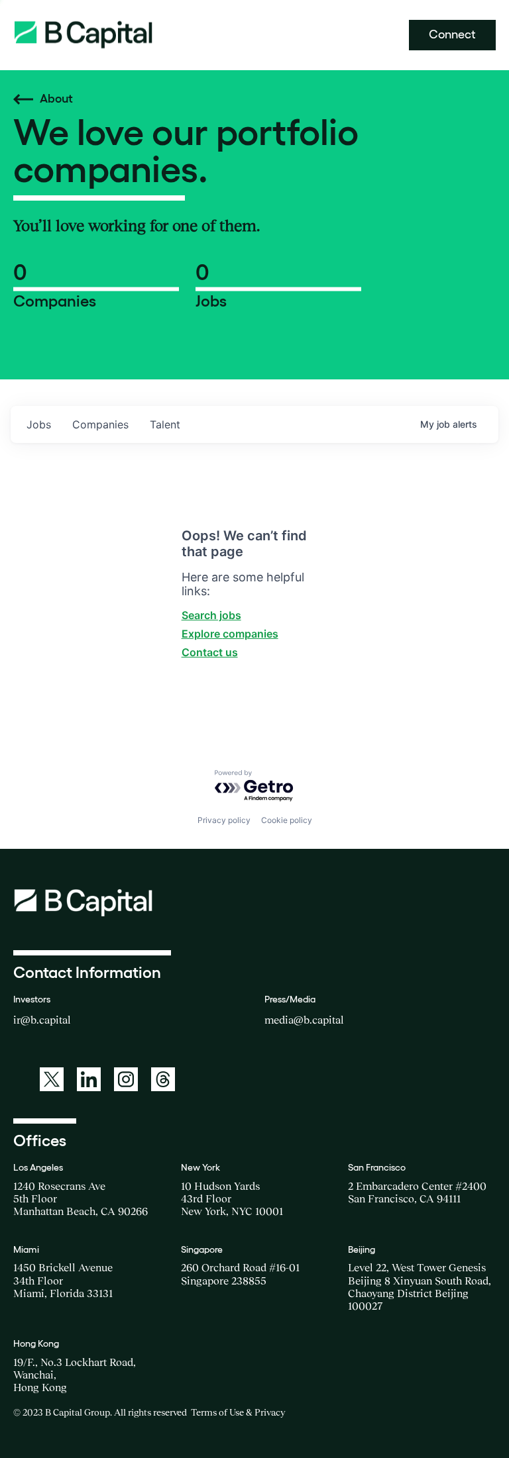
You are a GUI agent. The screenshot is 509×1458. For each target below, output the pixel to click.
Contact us (210, 652)
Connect (452, 34)
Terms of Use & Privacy (238, 1412)
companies (100, 424)
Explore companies (230, 633)
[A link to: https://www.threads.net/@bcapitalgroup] (163, 1079)
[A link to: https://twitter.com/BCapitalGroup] (52, 1079)
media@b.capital (304, 1020)
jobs (39, 424)
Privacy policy (224, 820)
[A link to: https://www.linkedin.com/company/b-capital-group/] (89, 1079)
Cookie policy (286, 820)
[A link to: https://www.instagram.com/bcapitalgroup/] (126, 1079)
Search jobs (211, 615)
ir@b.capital (42, 1020)
